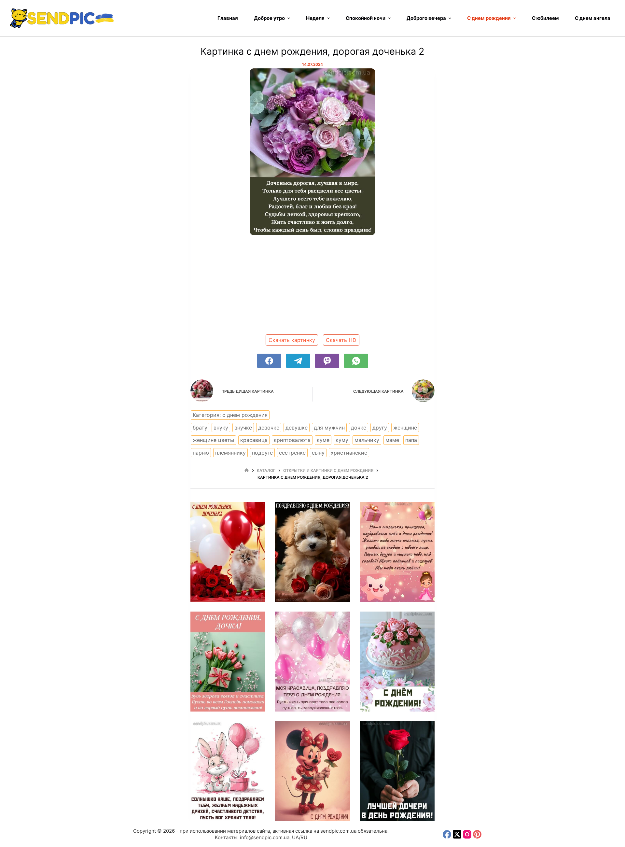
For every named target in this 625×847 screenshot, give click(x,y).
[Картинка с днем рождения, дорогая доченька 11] (227, 771)
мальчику (366, 440)
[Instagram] (467, 834)
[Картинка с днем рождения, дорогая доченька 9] (397, 771)
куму (342, 440)
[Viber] (327, 361)
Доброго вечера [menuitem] (426, 18)
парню (201, 452)
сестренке (292, 452)
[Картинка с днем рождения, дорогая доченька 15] (397, 552)
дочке (358, 427)
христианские (349, 452)
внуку (221, 427)
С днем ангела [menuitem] (592, 18)
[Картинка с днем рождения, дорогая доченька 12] (397, 662)
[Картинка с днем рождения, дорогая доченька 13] (312, 662)
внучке (243, 427)
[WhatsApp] (356, 361)
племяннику (230, 452)
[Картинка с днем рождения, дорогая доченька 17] (227, 552)
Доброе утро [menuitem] (269, 18)
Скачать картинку (292, 340)
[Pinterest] (477, 834)
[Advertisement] (312, 287)
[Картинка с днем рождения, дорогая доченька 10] (312, 771)
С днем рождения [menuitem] (489, 18)
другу (379, 427)
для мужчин (329, 427)
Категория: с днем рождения (230, 415)
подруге (262, 452)
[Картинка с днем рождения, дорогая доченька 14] (227, 662)
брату (200, 427)
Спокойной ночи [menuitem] (365, 18)
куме (323, 440)
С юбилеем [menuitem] (545, 18)
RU (303, 837)
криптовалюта (292, 440)
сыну (318, 452)
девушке (296, 427)
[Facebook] (269, 361)
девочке (268, 427)
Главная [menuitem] (227, 18)
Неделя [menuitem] (315, 18)
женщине (405, 427)
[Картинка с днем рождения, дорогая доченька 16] (312, 552)
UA (295, 837)
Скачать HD (341, 340)
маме (392, 440)
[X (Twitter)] (457, 834)
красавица (254, 440)
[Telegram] (298, 361)
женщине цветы (213, 440)
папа (411, 440)
